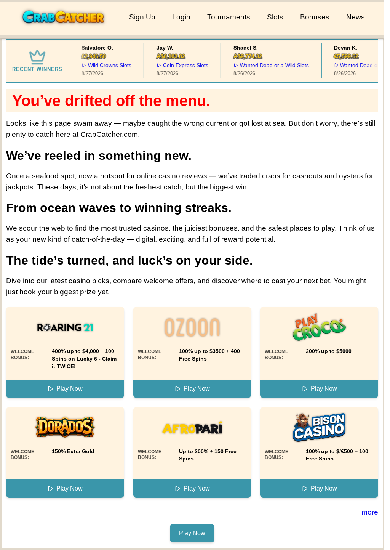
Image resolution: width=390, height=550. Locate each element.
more (369, 512)
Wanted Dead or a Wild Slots (271, 65)
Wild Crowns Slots (107, 65)
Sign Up (142, 17)
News (355, 17)
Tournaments (228, 17)
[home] (63, 30)
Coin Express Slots (183, 65)
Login (181, 17)
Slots (275, 17)
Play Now (69, 388)
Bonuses (314, 17)
